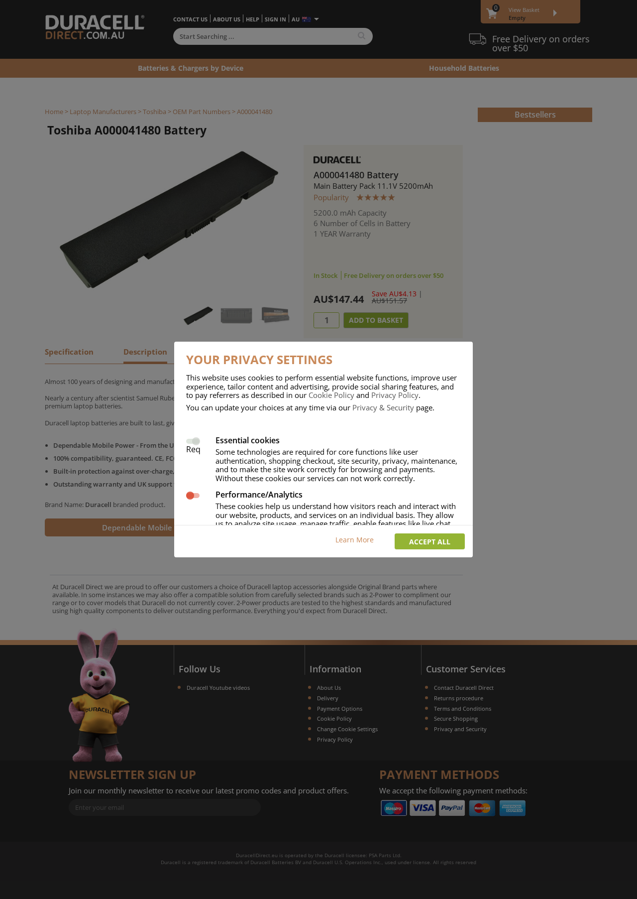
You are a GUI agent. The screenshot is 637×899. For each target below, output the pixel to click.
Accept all (429, 541)
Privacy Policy (395, 395)
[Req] (193, 440)
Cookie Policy (331, 395)
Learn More (354, 539)
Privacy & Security (383, 407)
